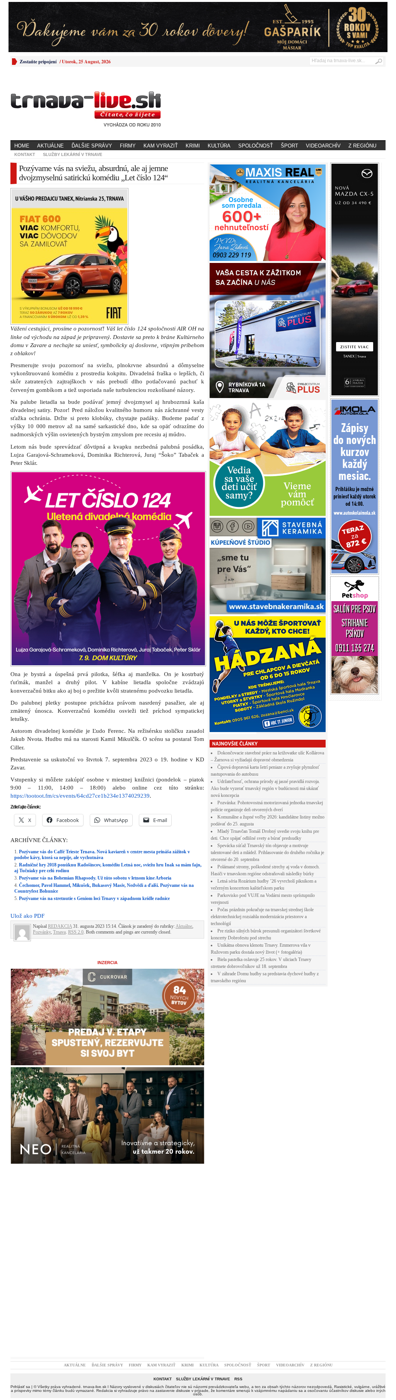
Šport (289, 146)
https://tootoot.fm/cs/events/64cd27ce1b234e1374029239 (80, 796)
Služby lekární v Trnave (72, 154)
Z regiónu (362, 146)
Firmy (128, 146)
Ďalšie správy (92, 146)
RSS (238, 1379)
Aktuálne (50, 146)
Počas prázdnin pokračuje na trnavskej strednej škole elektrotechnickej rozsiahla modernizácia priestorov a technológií (262, 916)
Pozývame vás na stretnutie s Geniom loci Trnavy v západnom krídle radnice (94, 898)
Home (21, 146)
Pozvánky (42, 932)
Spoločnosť (255, 146)
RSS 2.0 (76, 932)
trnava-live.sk (94, 1387)
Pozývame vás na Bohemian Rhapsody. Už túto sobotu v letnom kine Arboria (95, 878)
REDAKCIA (60, 926)
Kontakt (24, 154)
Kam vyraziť (160, 146)
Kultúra (219, 146)
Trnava (59, 932)
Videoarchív (323, 146)
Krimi (193, 146)
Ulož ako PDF (27, 916)
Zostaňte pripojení (38, 61)
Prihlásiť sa (20, 1387)
